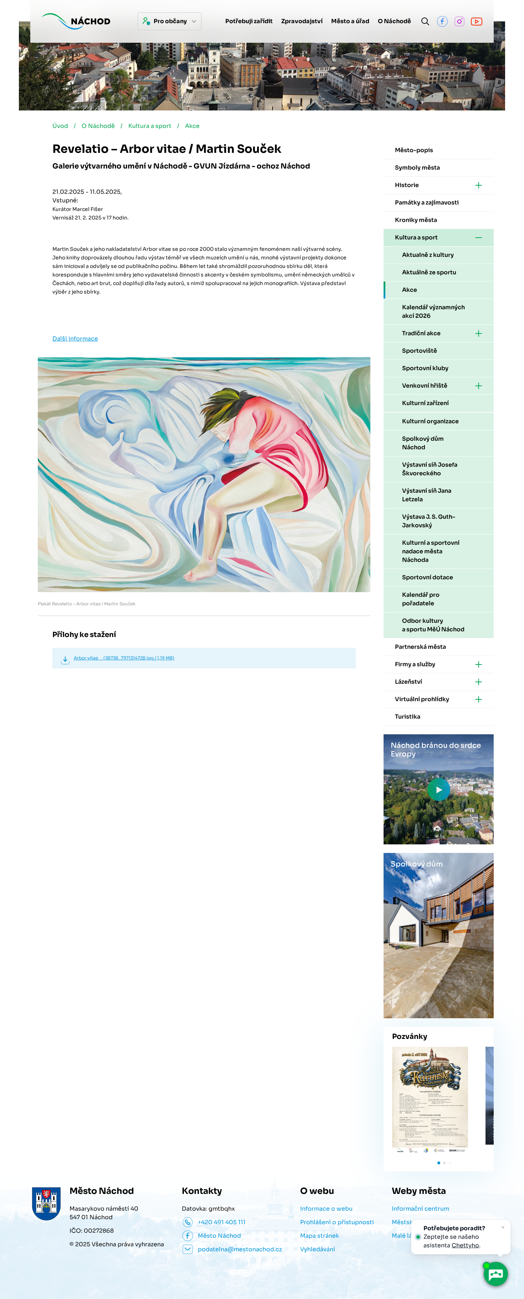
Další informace (75, 338)
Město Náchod (219, 1236)
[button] (438, 1162)
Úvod (60, 126)
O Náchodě (98, 126)
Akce (192, 126)
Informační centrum (420, 1208)
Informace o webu (326, 1208)
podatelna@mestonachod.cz (240, 1249)
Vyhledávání (317, 1249)
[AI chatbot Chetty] (495, 1274)
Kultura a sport (149, 126)
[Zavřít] (503, 1227)
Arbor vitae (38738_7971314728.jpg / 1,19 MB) (124, 658)
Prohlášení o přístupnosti (337, 1222)
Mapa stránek (319, 1236)
